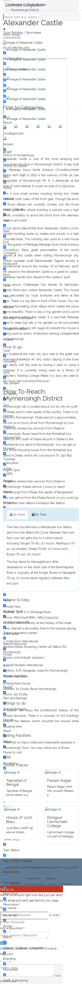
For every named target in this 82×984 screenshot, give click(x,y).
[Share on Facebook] (8, 130)
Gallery (52, 884)
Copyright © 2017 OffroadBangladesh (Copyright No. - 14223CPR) (41, 867)
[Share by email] (8, 142)
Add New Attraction (34, 884)
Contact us (66, 884)
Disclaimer (50, 878)
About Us (15, 884)
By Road (18, 514)
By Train (40, 514)
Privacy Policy (33, 878)
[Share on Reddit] (42, 130)
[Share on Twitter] (19, 130)
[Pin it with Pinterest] (53, 130)
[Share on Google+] (30, 130)
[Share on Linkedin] (64, 130)
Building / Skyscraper (26, 32)
